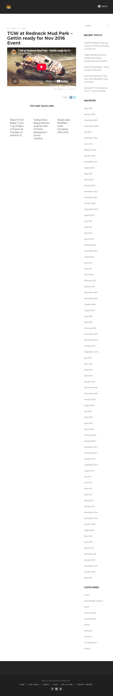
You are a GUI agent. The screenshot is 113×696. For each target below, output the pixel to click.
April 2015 (88, 577)
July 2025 (88, 132)
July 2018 (88, 411)
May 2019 (88, 369)
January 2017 (89, 506)
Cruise (87, 595)
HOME (22, 685)
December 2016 (90, 512)
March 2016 (89, 548)
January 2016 (89, 560)
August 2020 (89, 310)
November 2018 (90, 393)
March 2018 (89, 429)
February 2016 (90, 554)
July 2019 (88, 358)
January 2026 (89, 114)
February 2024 (90, 150)
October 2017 (89, 459)
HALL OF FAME (67, 685)
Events (60, 89)
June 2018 (88, 417)
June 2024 (88, 144)
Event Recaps (90, 619)
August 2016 (89, 530)
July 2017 (88, 476)
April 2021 (88, 268)
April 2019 (88, 375)
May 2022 (88, 227)
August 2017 (89, 470)
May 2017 (88, 488)
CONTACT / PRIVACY (85, 685)
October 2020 (89, 304)
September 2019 (91, 352)
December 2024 (90, 138)
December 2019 (90, 334)
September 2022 (91, 209)
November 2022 (90, 197)
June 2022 (88, 221)
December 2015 (90, 566)
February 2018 (90, 435)
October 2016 (89, 524)
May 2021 (88, 262)
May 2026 (88, 108)
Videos (71, 89)
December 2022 (90, 191)
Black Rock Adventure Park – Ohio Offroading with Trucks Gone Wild (96, 79)
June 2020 (88, 316)
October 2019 (89, 346)
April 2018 (88, 423)
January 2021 (89, 286)
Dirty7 (86, 607)
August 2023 (89, 167)
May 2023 (88, 173)
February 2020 (90, 328)
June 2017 (88, 482)
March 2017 (89, 500)
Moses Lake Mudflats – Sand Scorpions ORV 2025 (96, 68)
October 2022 (89, 203)
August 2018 (89, 405)
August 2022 (89, 215)
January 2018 (89, 441)
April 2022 (88, 233)
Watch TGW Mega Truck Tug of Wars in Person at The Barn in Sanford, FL (96, 46)
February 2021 (90, 280)
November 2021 (90, 251)
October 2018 (89, 399)
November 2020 (90, 298)
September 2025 (91, 126)
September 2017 (91, 464)
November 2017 (90, 453)
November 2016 (90, 518)
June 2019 (88, 364)
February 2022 (90, 245)
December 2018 (90, 387)
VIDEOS (46, 685)
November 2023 (90, 161)
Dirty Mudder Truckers (93, 601)
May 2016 (88, 536)
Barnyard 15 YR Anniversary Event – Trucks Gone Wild (96, 89)
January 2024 (89, 155)
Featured (88, 630)
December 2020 (90, 292)
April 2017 (88, 494)
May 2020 (88, 322)
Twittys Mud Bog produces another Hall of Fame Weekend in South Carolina (41, 129)
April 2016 (88, 542)
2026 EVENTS (34, 685)
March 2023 (89, 179)
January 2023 (89, 185)
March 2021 (89, 274)
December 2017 (90, 447)
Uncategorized (90, 642)
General (87, 636)
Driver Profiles (90, 613)
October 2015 (89, 572)
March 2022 (89, 239)
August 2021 (89, 257)
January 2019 (89, 381)
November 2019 (90, 340)
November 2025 (90, 120)
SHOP (55, 685)
